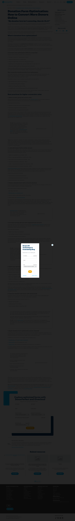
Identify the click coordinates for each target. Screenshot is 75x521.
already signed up (34, 275)
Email (24, 260)
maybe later (24, 275)
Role (24, 264)
